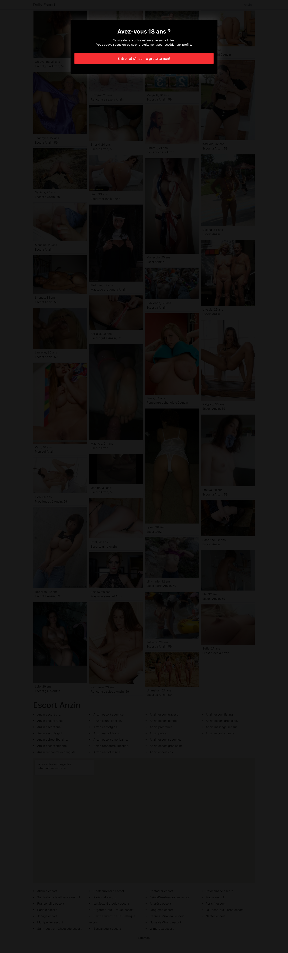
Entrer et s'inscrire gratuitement (144, 58)
